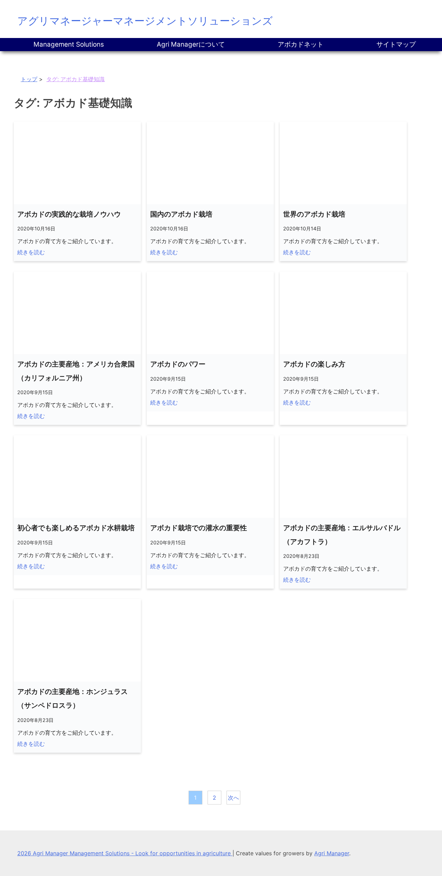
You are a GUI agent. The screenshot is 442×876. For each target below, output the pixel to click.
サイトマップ (396, 44)
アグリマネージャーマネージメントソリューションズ (145, 21)
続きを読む (31, 252)
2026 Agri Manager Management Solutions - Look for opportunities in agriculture (124, 853)
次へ (233, 797)
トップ (29, 79)
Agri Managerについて (191, 44)
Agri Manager (331, 853)
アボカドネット (301, 44)
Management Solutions (68, 44)
